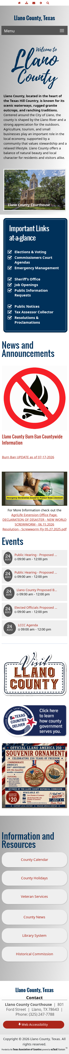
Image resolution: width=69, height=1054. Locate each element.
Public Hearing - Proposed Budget (40, 555)
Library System (34, 935)
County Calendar (34, 859)
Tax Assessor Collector (34, 312)
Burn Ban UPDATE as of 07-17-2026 (28, 457)
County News (34, 917)
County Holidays (36, 881)
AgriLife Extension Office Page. (34, 515)
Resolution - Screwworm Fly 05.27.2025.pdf (34, 529)
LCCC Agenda (28, 625)
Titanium (58, 1049)
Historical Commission (34, 954)
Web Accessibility (35, 1024)
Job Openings (26, 284)
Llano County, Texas (34, 18)
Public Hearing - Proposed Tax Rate (41, 572)
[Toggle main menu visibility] (62, 30)
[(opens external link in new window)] (34, 696)
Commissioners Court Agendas (33, 260)
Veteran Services (34, 896)
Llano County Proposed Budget (40, 590)
